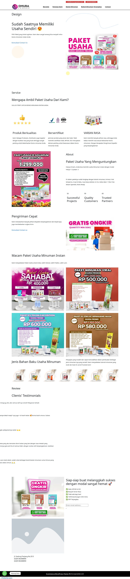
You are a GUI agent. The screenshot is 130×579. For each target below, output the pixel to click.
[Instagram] (102, 2)
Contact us (23, 230)
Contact (108, 7)
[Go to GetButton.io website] (5, 577)
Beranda (46, 7)
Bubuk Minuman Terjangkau (91, 7)
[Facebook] (99, 2)
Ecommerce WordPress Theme (57, 574)
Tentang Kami (57, 7)
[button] (6, 578)
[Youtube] (105, 2)
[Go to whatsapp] (4, 573)
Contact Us (24, 43)
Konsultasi (16, 43)
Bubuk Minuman (72, 7)
